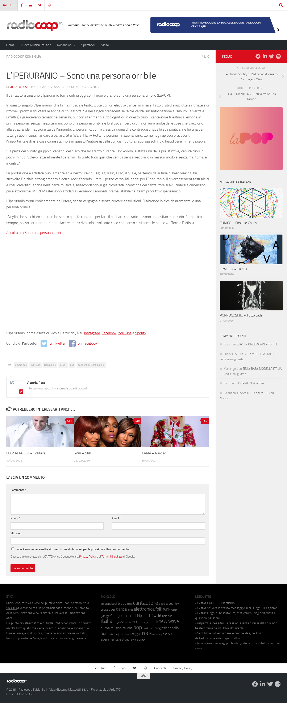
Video (105, 45)
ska (165, 634)
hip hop (142, 616)
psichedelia (170, 628)
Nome (15, 518)
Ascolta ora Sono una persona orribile (35, 232)
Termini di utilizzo (111, 556)
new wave (169, 621)
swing (134, 639)
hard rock (130, 616)
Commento (18, 490)
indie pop (35, 364)
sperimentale (111, 639)
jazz (120, 621)
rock (147, 633)
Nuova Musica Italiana (35, 45)
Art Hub (8, 5)
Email (116, 518)
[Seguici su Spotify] (278, 56)
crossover (108, 609)
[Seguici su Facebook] (258, 56)
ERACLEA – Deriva (233, 269)
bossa (129, 604)
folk (158, 609)
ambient (106, 604)
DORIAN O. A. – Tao (251, 383)
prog (158, 628)
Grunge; (116, 616)
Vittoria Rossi (19, 87)
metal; (153, 622)
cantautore (145, 603)
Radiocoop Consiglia (23, 56)
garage (105, 616)
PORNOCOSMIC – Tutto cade (241, 315)
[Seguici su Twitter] (271, 56)
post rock (148, 628)
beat (114, 604)
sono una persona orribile (91, 364)
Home (10, 45)
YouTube (125, 333)
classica (163, 604)
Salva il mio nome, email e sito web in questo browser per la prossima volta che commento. (72, 549)
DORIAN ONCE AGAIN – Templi (257, 344)
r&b (112, 634)
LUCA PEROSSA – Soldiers (26, 453)
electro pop (21, 364)
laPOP (63, 364)
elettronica (144, 609)
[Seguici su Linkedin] (264, 56)
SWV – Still (82, 453)
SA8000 (11, 608)
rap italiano (126, 634)
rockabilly (157, 634)
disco (130, 609)
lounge (144, 622)
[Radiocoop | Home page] (35, 25)
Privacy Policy (87, 556)
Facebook (109, 333)
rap (117, 633)
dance (121, 609)
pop (72, 364)
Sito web (16, 533)
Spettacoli (88, 45)
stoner (126, 639)
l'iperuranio (50, 364)
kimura (128, 622)
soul (171, 633)
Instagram (92, 333)
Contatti (160, 668)
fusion (174, 609)
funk (166, 609)
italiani (109, 621)
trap (142, 639)
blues (122, 603)
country (174, 604)
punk (105, 633)
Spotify (140, 333)
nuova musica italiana (117, 628)
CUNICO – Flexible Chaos (238, 223)
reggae (136, 634)
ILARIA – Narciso (153, 453)
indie (155, 614)
